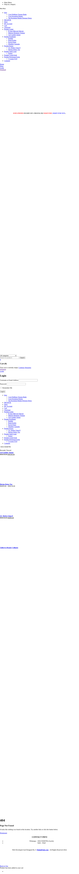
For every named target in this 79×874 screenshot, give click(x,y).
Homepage (3, 833)
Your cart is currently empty (9, 367)
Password (3, 384)
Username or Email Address (9, 380)
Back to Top (4, 866)
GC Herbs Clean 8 (6, 516)
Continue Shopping (24, 367)
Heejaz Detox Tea (6, 484)
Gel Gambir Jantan (6, 452)
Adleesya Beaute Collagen (9, 548)
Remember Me (7, 388)
